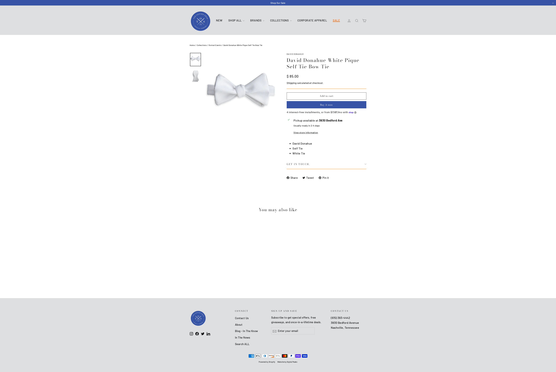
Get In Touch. (298, 164)
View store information (305, 132)
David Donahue (295, 54)
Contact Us (242, 318)
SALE (336, 20)
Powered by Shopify (267, 362)
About (239, 324)
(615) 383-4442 (340, 317)
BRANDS (256, 20)
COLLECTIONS (279, 20)
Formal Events (215, 45)
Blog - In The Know (246, 331)
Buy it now (326, 104)
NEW (219, 20)
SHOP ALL (235, 20)
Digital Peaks (292, 362)
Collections (202, 45)
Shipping (291, 82)
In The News (242, 337)
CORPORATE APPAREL (312, 20)
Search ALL (242, 344)
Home (192, 45)
